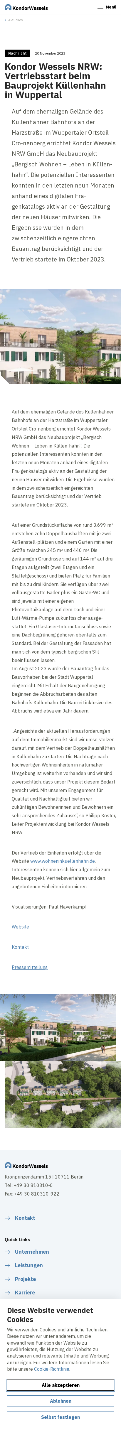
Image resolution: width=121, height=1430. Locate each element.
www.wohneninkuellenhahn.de (62, 861)
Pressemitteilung (30, 967)
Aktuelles (15, 20)
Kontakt (20, 947)
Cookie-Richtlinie (51, 1369)
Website (20, 927)
